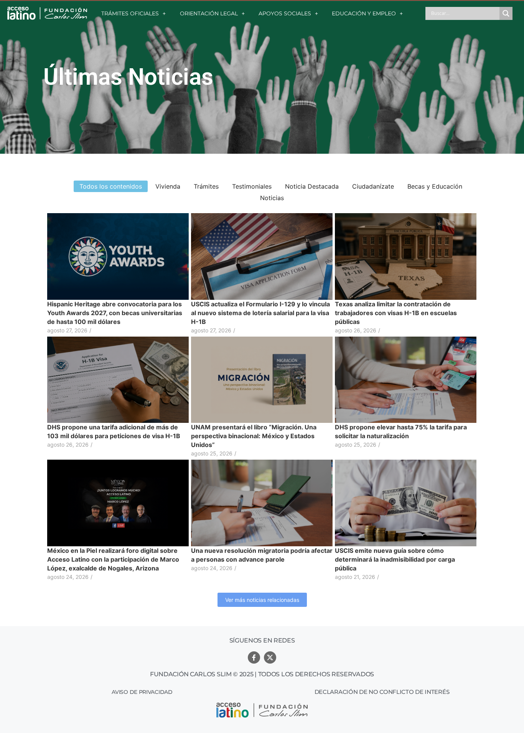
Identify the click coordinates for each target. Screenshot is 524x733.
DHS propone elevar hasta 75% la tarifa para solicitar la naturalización (401, 431)
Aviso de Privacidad (142, 692)
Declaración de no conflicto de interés (382, 691)
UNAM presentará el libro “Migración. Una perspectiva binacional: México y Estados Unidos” (253, 436)
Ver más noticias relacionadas (262, 600)
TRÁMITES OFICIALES (130, 13)
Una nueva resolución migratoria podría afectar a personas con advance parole (262, 555)
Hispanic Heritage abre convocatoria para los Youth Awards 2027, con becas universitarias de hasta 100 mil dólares (114, 312)
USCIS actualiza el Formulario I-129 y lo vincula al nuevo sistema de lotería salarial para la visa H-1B (260, 312)
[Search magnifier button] (505, 13)
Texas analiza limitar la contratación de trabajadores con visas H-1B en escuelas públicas (396, 312)
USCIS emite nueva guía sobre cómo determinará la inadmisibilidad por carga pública (395, 559)
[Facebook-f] (254, 657)
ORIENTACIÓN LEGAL (209, 13)
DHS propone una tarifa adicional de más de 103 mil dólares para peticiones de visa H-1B (113, 431)
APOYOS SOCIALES (285, 13)
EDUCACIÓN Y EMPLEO (364, 13)
